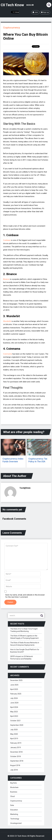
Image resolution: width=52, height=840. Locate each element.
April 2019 (14, 738)
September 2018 (16, 761)
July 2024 (14, 698)
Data (12, 805)
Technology (14, 819)
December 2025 (16, 680)
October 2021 (15, 721)
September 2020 (16, 725)
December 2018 (16, 752)
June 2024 (14, 703)
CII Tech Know (12, 5)
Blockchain (14, 787)
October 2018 (15, 756)
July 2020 (14, 730)
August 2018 (15, 765)
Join (36, 12)
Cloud (12, 796)
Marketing (14, 814)
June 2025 (14, 685)
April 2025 (14, 689)
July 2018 (14, 770)
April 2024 (14, 707)
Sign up (46, 12)
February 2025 (15, 694)
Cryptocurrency (11, 27)
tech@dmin (24, 488)
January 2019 (15, 747)
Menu (29, 5)
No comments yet (12, 509)
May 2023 (14, 712)
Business (13, 792)
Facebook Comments (14, 518)
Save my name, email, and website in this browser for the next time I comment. (25, 596)
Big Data (13, 783)
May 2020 (14, 734)
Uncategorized (16, 823)
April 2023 (14, 716)
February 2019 (15, 743)
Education (14, 810)
